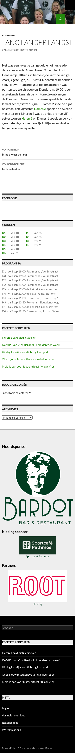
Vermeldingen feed (13, 715)
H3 (27, 241)
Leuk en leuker (13, 167)
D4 (4, 245)
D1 (4, 233)
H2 (27, 237)
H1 (27, 233)
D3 (4, 241)
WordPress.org (11, 729)
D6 (4, 253)
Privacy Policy (9, 748)
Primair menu (70, 5)
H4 (27, 245)
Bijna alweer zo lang (14, 152)
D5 (4, 249)
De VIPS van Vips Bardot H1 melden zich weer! (31, 344)
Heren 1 (26, 118)
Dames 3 (40, 109)
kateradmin (29, 49)
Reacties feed (10, 722)
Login (5, 708)
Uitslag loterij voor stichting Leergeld (25, 352)
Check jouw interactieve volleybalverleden (28, 359)
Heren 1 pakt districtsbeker (19, 337)
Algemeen (8, 35)
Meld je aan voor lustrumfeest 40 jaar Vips (28, 366)
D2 (4, 237)
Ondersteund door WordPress (36, 748)
